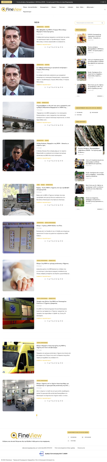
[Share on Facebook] (47, 47)
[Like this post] (45, 47)
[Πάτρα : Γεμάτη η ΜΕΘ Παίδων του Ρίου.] (18, 237)
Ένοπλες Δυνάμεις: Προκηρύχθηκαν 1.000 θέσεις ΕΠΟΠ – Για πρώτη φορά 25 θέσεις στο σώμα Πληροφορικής (45, 2)
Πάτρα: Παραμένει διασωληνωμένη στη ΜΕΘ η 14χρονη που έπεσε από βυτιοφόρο (51, 346)
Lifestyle (70, 7)
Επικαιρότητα (44, 7)
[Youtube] (105, 2)
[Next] (15, 2)
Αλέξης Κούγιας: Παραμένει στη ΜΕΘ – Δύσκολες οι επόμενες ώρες (53, 144)
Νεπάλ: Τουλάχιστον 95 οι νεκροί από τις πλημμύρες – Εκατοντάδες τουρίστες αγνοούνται (95, 74)
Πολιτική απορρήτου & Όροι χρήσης (65, 448)
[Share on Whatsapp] (56, 47)
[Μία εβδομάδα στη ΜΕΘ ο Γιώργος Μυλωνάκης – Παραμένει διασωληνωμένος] (18, 41)
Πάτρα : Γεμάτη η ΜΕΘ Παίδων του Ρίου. (49, 225)
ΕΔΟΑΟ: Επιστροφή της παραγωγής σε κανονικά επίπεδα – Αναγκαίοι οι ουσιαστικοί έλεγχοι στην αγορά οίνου (94, 36)
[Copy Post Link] (58, 47)
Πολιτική (61, 7)
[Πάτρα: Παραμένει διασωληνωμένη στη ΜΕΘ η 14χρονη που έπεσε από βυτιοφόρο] (18, 357)
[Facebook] (101, 2)
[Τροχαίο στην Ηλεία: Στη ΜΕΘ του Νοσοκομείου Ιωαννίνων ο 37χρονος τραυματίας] (18, 313)
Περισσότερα (27, 11)
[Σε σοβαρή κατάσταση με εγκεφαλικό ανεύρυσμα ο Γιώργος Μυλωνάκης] (18, 79)
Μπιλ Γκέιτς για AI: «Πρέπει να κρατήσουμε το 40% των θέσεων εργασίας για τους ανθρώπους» (95, 86)
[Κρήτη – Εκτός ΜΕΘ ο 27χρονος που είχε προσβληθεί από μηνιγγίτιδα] (18, 199)
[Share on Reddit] (54, 47)
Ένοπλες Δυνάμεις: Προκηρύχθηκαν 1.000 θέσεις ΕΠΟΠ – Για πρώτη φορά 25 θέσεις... (89, 150)
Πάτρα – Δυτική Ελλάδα (30, 7)
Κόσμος (54, 7)
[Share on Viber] (60, 47)
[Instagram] (103, 2)
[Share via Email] (62, 47)
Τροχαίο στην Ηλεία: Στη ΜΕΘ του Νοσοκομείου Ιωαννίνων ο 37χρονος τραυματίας (51, 302)
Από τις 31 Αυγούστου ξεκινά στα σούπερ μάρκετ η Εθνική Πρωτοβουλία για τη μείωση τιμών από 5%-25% (95, 61)
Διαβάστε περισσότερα (43, 44)
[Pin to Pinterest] (51, 47)
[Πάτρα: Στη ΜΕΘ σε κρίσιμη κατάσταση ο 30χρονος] (18, 275)
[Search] (105, 9)
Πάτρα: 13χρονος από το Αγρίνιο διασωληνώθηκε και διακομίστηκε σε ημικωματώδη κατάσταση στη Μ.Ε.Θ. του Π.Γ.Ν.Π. (53, 384)
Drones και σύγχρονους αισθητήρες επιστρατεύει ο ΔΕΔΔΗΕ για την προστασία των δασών (94, 199)
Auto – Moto (79, 7)
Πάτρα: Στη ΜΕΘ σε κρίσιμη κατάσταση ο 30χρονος (53, 263)
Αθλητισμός (90, 7)
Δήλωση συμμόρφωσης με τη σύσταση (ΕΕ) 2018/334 (37, 448)
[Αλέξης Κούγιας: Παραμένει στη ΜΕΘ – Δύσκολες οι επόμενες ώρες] (18, 155)
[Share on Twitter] (49, 47)
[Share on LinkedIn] (53, 47)
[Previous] (13, 2)
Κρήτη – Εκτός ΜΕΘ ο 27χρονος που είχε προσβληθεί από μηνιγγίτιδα (53, 188)
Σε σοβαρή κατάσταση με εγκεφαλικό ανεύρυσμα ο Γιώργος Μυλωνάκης (52, 68)
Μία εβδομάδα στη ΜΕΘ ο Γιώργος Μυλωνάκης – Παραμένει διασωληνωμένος (52, 30)
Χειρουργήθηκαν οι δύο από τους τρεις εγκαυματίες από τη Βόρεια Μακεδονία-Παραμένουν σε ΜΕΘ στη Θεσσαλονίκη (53, 106)
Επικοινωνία (81, 448)
